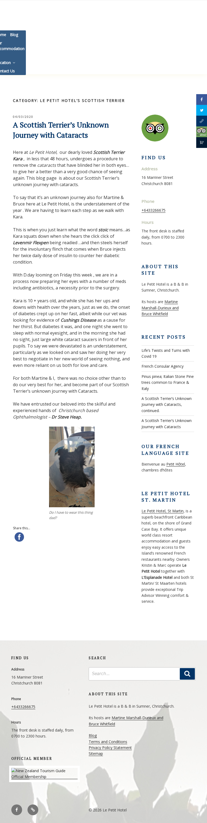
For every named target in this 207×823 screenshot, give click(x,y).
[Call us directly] (201, 121)
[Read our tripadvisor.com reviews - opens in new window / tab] (201, 131)
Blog (14, 34)
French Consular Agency (163, 366)
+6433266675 (153, 210)
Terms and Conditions (108, 741)
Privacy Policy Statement (110, 747)
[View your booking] (201, 142)
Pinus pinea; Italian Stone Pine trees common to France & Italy (168, 382)
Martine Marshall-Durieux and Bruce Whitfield (160, 307)
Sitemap (96, 753)
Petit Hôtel (175, 464)
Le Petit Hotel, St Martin (163, 510)
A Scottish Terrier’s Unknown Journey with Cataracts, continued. (167, 404)
